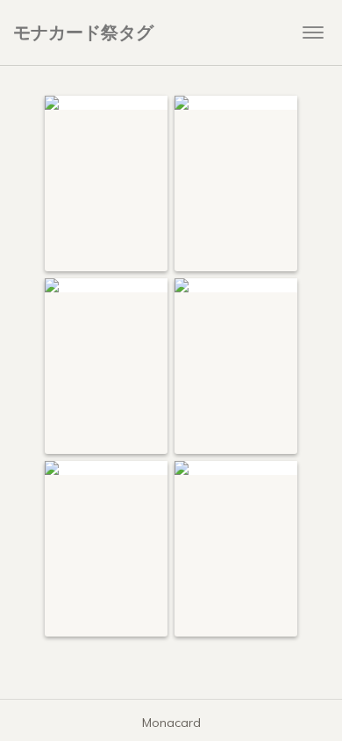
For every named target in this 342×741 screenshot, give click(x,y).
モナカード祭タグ (83, 32)
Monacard (171, 722)
